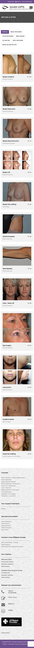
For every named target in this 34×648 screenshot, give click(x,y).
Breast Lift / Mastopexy (8, 486)
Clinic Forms (12, 597)
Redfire (5, 644)
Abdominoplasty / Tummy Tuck (10, 484)
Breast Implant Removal (8, 481)
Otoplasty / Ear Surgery (8, 494)
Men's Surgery (20, 36)
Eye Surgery (7, 345)
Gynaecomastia (8, 419)
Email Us (19, 1)
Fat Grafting (6, 40)
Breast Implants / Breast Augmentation (13, 477)
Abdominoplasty (9, 236)
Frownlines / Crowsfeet (8, 496)
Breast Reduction (9, 109)
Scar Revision (5, 523)
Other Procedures (6, 527)
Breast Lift (6, 172)
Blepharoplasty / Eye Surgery (10, 490)
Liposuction (7, 387)
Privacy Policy (5, 633)
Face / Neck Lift (8, 303)
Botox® (3, 509)
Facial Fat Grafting (9, 454)
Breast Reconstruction (9, 44)
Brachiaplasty (7, 268)
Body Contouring (18, 40)
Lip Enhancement (6, 492)
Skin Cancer (4, 529)
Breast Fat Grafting (9, 204)
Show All (5, 31)
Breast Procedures (16, 31)
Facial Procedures (7, 36)
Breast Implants (8, 77)
